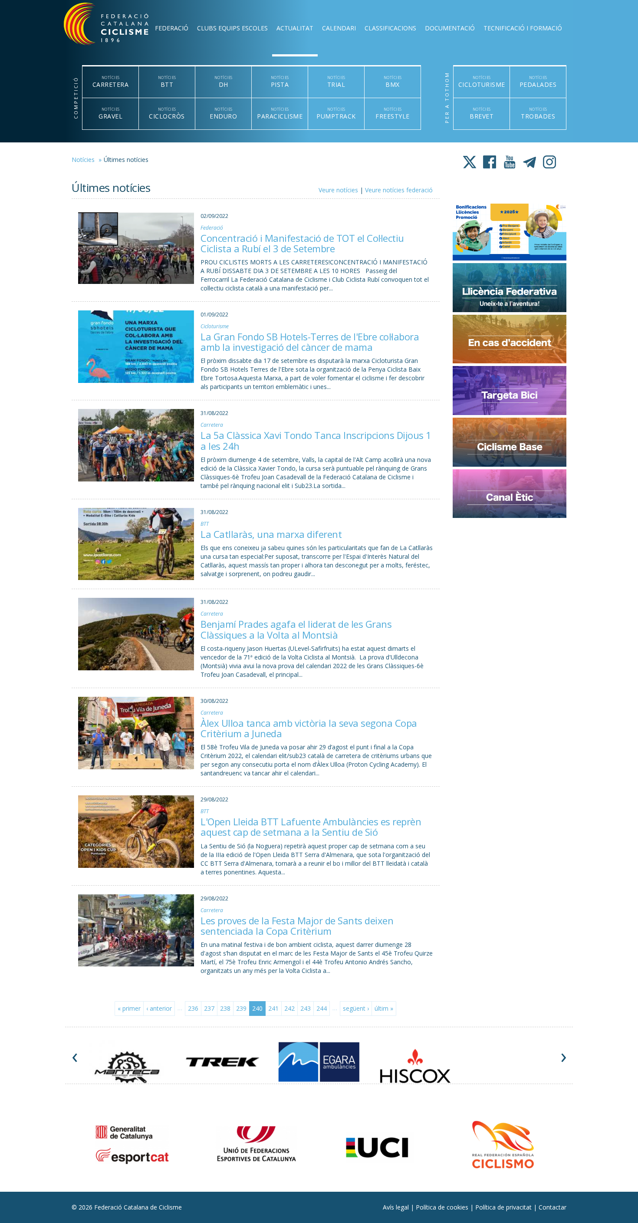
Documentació (450, 28)
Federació (171, 28)
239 (241, 1008)
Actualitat (294, 28)
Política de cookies (443, 1207)
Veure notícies (338, 190)
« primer (129, 1008)
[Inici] (117, 26)
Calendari (339, 28)
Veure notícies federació (399, 190)
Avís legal (397, 1207)
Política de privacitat (504, 1207)
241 (273, 1008)
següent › (356, 1008)
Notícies (83, 159)
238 (225, 1008)
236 (193, 1008)
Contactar (552, 1207)
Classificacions (390, 28)
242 (289, 1008)
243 (305, 1008)
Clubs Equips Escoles (232, 28)
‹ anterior (159, 1008)
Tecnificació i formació (522, 28)
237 (209, 1008)
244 (321, 1008)
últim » (384, 1008)
